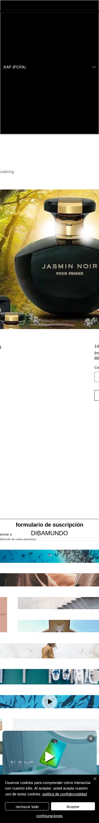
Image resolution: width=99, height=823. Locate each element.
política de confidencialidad (64, 793)
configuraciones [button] (49, 815)
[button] (49, 67)
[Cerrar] (92, 782)
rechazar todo (27, 806)
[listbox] (49, 67)
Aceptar (73, 806)
